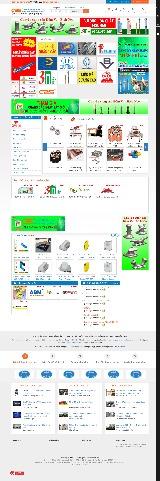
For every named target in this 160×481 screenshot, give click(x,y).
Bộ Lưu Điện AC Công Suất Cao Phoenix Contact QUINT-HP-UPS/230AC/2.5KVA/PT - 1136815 (108, 256)
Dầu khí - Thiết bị (19, 164)
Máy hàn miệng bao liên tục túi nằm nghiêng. (75, 169)
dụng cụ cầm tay (122, 340)
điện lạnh (61, 342)
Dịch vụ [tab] (81, 8)
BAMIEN (17, 440)
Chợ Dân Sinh (119, 346)
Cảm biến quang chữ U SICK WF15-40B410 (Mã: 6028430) (21, 278)
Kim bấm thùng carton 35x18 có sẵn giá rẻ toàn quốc (55, 169)
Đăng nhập (114, 2)
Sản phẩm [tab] (57, 8)
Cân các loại (17, 147)
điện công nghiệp (72, 342)
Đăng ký (126, 2)
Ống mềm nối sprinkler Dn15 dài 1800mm (98, 301)
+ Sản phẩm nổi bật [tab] (84, 119)
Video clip (142, 12)
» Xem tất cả (114, 283)
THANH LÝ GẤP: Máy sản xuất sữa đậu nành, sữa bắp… (37, 392)
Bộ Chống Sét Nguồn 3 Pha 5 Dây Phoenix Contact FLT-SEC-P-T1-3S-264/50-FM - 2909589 (43, 278)
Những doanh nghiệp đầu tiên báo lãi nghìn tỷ (83, 426)
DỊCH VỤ (120, 440)
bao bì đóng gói (85, 342)
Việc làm (108, 12)
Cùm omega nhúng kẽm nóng (135, 169)
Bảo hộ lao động (19, 135)
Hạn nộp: (88, 290)
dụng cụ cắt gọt (135, 340)
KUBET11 (87, 308)
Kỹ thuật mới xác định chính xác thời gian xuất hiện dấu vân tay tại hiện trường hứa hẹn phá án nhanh (36, 415)
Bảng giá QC (158, 25)
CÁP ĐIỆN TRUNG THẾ (95, 145)
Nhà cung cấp (133, 12)
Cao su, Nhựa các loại (21, 151)
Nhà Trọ (69, 468)
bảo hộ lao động (109, 340)
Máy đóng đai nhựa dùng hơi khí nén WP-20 (135, 145)
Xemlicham (78, 468)
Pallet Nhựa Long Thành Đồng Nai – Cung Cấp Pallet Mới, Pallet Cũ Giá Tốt (43, 256)
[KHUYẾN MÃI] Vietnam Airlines (81, 402)
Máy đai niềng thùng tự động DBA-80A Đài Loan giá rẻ (75, 145)
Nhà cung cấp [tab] (70, 8)
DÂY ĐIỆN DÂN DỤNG (115, 169)
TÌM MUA (86, 440)
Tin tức (158, 8)
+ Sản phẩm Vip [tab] (56, 119)
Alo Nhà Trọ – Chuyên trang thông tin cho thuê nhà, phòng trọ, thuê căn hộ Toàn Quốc (129, 392)
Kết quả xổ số (88, 468)
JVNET (86, 294)
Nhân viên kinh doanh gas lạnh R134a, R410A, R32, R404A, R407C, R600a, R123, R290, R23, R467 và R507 (102, 322)
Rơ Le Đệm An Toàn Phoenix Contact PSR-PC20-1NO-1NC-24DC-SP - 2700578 (86, 256)
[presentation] (45, 147)
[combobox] (83, 11)
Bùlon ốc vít (17, 143)
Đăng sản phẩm (141, 2)
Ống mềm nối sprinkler (91, 315)
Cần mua (116, 12)
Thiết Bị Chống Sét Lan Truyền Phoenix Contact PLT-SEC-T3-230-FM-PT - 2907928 (65, 278)
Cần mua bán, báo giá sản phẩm (23, 340)
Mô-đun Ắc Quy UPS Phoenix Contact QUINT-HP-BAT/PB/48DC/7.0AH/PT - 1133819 (108, 278)
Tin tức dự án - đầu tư (76, 385)
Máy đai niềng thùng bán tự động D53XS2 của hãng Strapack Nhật (95, 169)
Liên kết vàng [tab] (46, 39)
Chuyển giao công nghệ (21, 156)
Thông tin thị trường (122, 385)
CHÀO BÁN (53, 440)
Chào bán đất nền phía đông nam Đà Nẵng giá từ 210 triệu (129, 415)
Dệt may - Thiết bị (19, 173)
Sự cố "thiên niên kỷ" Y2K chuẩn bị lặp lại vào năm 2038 (37, 403)
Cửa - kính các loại (20, 160)
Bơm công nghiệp (19, 139)
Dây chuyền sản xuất (20, 168)
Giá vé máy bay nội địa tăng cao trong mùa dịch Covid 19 (83, 392)
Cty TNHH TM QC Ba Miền (25, 211)
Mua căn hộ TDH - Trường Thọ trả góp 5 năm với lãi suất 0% (131, 426)
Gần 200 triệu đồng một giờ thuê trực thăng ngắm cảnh (83, 415)
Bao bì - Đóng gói (19, 130)
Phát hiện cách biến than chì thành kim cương (37, 426)
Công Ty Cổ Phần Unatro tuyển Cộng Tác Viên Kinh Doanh (102, 287)
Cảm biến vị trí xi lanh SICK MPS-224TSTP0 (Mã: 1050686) (22, 256)
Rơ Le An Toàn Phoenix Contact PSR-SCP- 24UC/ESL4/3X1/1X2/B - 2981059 (86, 278)
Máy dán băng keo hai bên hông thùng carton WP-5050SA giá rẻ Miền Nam (115, 145)
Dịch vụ (123, 12)
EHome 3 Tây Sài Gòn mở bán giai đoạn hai (131, 403)
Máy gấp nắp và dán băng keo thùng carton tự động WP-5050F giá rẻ (55, 145)
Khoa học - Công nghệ (30, 385)
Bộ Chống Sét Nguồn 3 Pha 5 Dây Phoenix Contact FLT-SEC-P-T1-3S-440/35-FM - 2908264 (65, 256)
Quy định (158, 16)
